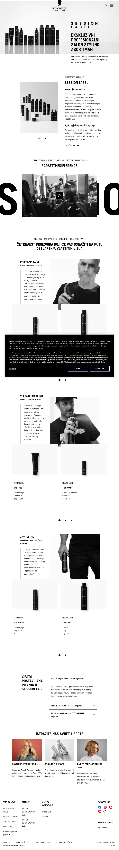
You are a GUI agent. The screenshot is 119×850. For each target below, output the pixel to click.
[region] (59, 356)
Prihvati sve (99, 369)
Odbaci (78, 369)
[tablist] (59, 380)
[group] (39, 112)
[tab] (45, 138)
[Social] (100, 807)
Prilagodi (12, 368)
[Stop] (39, 138)
